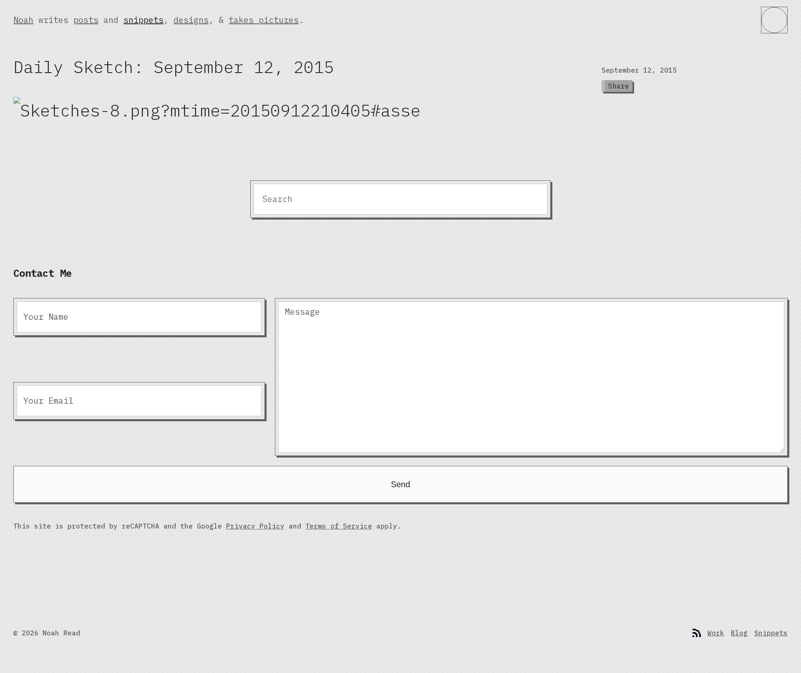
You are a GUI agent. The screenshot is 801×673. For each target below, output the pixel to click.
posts (85, 19)
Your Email (48, 400)
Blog (739, 633)
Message (302, 311)
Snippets (771, 633)
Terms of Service (338, 526)
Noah (23, 19)
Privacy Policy (255, 526)
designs (191, 19)
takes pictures (264, 19)
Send (400, 484)
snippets (143, 19)
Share (618, 86)
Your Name (45, 316)
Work (716, 633)
